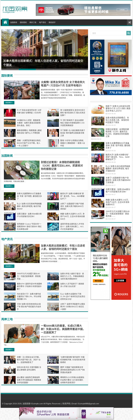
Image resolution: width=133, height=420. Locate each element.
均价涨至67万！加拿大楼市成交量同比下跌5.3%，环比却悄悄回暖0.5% (29, 296)
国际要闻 (23, 22)
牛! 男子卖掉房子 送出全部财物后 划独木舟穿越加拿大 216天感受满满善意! (72, 122)
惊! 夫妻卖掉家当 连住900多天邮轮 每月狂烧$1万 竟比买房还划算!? (72, 112)
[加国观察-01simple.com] (15, 9)
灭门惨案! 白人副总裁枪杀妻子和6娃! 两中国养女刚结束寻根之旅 (72, 133)
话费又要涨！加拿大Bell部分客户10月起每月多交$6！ (118, 190)
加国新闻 (13, 22)
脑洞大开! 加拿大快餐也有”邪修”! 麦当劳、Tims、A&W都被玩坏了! (72, 196)
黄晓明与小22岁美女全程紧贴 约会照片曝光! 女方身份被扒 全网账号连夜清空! (72, 380)
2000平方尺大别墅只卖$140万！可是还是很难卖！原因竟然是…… (29, 276)
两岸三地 (32, 22)
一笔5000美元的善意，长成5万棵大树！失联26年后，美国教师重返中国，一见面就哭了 (63, 329)
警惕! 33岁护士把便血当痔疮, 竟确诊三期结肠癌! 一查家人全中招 (72, 143)
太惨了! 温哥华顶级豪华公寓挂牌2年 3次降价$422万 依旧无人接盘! (72, 306)
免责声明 (66, 403)
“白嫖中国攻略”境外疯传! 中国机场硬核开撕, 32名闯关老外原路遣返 (72, 359)
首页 (5, 22)
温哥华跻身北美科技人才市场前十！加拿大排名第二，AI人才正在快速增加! (72, 226)
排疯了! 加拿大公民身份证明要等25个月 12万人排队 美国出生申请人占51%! (118, 108)
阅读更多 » (9, 103)
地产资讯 (42, 22)
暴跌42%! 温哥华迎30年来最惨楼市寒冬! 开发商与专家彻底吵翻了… (29, 286)
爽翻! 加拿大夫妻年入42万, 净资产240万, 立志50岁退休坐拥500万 (72, 216)
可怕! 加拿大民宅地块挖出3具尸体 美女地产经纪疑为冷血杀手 (29, 306)
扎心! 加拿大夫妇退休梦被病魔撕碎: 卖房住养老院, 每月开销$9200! (29, 206)
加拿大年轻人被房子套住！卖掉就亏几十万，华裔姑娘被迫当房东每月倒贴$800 (72, 276)
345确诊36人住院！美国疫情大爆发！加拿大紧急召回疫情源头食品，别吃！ (29, 122)
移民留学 (52, 22)
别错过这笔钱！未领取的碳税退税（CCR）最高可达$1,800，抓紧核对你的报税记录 (62, 165)
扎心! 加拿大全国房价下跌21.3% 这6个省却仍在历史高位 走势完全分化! (72, 296)
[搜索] (128, 33)
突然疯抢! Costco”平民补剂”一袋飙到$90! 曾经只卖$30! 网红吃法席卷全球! (29, 226)
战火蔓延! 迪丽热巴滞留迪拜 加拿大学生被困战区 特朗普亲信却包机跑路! (29, 380)
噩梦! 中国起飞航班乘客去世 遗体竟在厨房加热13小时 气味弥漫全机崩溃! (72, 369)
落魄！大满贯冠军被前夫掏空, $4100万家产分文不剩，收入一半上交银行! (29, 143)
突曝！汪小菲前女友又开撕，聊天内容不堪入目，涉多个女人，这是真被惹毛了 (29, 359)
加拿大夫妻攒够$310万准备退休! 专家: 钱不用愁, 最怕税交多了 (29, 196)
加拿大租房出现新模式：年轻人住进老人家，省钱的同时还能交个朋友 (117, 120)
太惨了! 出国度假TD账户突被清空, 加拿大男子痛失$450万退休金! (72, 206)
